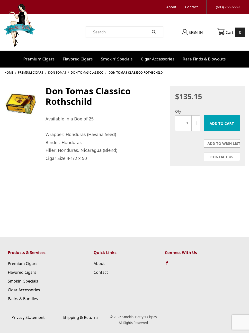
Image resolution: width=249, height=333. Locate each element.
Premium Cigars (38, 59)
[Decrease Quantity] (179, 123)
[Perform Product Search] (154, 32)
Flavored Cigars (78, 59)
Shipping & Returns (80, 317)
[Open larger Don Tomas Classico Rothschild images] (21, 106)
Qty (178, 111)
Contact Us (221, 156)
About (171, 6)
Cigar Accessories (157, 59)
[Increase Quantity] (196, 123)
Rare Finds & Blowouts (204, 59)
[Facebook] (169, 265)
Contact (191, 6)
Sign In (195, 32)
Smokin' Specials (117, 59)
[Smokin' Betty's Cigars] (19, 31)
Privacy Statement (28, 317)
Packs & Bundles (23, 298)
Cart (233, 32)
